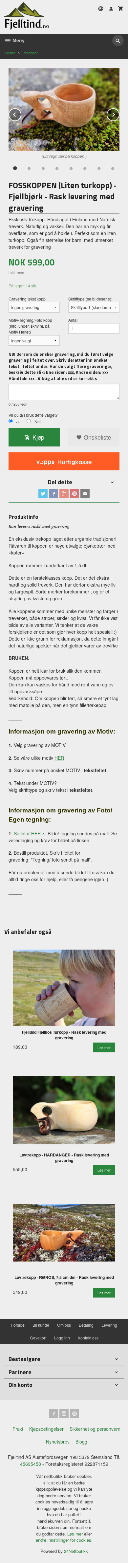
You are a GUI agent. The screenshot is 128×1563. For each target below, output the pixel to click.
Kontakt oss (88, 1337)
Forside (10, 52)
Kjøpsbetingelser (46, 1429)
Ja (18, 421)
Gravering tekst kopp (27, 298)
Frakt (17, 1429)
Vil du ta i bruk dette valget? (33, 415)
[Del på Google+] (64, 493)
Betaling (86, 1325)
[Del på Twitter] (43, 493)
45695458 (30, 1464)
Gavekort (38, 1337)
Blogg (81, 1441)
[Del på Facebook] (53, 493)
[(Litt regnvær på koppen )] (64, 109)
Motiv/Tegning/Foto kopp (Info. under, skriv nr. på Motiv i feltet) (30, 326)
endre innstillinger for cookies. (64, 1540)
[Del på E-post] (85, 493)
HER (59, 757)
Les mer (75, 1534)
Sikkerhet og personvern (95, 1429)
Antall (73, 320)
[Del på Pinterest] (74, 493)
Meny (18, 40)
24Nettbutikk (76, 1551)
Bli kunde (40, 1325)
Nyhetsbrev (58, 1441)
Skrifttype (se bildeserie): (90, 298)
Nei (37, 421)
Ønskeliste (96, 437)
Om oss (64, 1325)
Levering (109, 1325)
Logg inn (62, 1337)
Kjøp (38, 437)
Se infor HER (27, 833)
